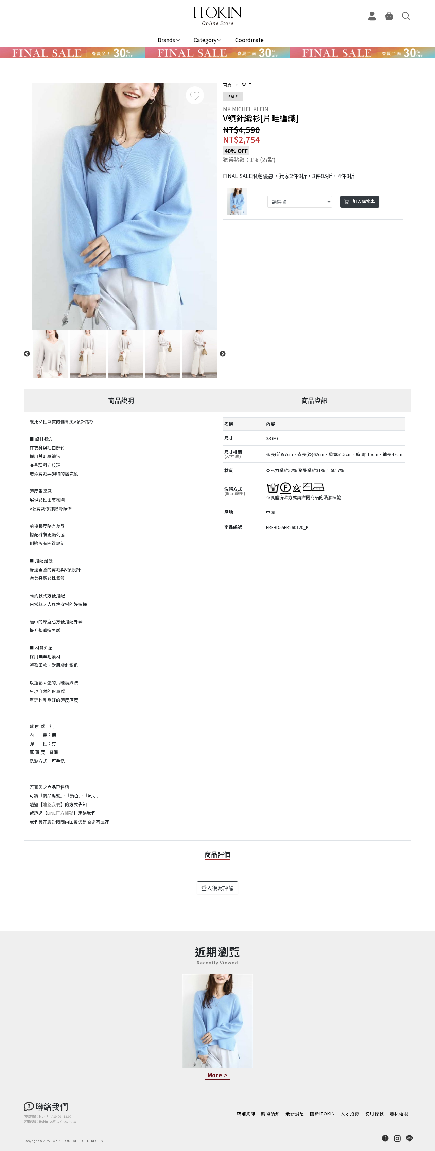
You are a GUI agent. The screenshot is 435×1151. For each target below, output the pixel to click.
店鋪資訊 (246, 1113)
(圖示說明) (234, 493)
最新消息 (294, 1113)
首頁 (227, 84)
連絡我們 (51, 804)
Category (205, 40)
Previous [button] (26, 354)
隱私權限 (398, 1113)
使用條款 (374, 1113)
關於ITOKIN (322, 1113)
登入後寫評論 (217, 888)
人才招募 (350, 1113)
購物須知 (270, 1113)
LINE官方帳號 (60, 813)
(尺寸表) (232, 456)
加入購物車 (363, 201)
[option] (125, 206)
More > (218, 1075)
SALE (246, 84)
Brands (166, 40)
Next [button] (222, 354)
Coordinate (249, 40)
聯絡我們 (51, 1106)
